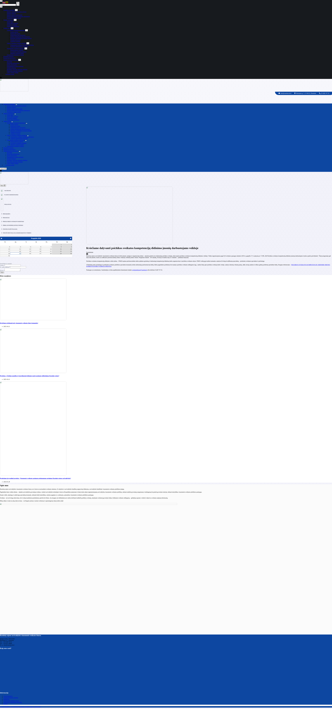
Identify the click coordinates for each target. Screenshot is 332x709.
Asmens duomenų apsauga (10, 697)
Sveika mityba (14, 124)
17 (9, 251)
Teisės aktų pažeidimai (13, 120)
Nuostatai (9, 152)
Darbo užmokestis (12, 155)
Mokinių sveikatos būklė (17, 144)
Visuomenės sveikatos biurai (11, 700)
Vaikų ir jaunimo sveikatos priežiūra (16, 135)
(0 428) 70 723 (325, 93)
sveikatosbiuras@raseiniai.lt (139, 270)
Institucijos (6, 699)
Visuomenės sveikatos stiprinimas (16, 123)
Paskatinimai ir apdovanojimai (15, 157)
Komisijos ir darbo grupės (14, 112)
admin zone (37, 707)
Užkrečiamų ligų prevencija (17, 127)
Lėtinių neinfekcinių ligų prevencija (20, 129)
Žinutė (2, 270)
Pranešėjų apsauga (8, 148)
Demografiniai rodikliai (16, 141)
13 (40, 249)
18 (20, 251)
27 (40, 253)
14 (50, 249)
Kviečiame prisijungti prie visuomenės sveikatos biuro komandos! (19, 323)
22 (61, 251)
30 (71, 253)
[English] (4, 2)
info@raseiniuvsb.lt (286, 93)
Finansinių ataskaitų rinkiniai (15, 162)
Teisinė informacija (8, 113)
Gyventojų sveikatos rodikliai (18, 143)
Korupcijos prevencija (9, 149)
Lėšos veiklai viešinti (12, 163)
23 (71, 251)
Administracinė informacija (10, 151)
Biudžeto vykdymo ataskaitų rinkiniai (17, 160)
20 (40, 251)
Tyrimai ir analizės (12, 118)
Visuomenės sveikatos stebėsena (15, 140)
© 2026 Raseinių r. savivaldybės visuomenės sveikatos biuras (16, 707)
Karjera (5, 704)
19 (30, 251)
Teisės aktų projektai (12, 116)
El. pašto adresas (5, 267)
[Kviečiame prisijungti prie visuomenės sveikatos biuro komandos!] (33, 319)
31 (9, 255)
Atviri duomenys (8, 696)
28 (50, 253)
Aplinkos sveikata (15, 134)
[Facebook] (1, 171)
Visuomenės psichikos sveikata (15, 146)
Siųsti (2, 272)
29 (61, 253)
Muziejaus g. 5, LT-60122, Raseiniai (306, 93)
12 (30, 249)
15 (61, 249)
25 (20, 253)
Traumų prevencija (15, 132)
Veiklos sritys (7, 121)
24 (9, 253)
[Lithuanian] (6, 2)
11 (20, 249)
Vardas (2, 265)
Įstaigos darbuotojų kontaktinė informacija (18, 110)
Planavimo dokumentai (13, 154)
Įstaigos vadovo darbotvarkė (14, 109)
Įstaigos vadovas (11, 107)
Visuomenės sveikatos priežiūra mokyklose (22, 137)
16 (71, 249)
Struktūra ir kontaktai (9, 104)
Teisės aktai (10, 115)
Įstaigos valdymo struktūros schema (16, 106)
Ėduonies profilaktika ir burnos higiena (21, 130)
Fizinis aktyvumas (15, 126)
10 (9, 249)
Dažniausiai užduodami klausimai (12, 702)
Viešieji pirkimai (11, 158)
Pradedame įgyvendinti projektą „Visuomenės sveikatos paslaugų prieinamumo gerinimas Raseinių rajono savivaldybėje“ (35, 478)
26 (30, 253)
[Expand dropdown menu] (16, 104)
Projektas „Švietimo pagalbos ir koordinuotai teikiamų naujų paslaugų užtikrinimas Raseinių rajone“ (29, 376)
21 (50, 251)
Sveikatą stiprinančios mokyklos (19, 138)
